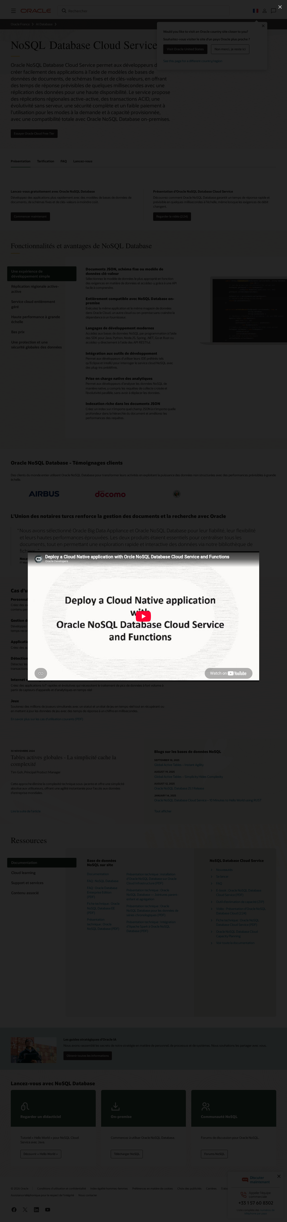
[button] (280, 7)
